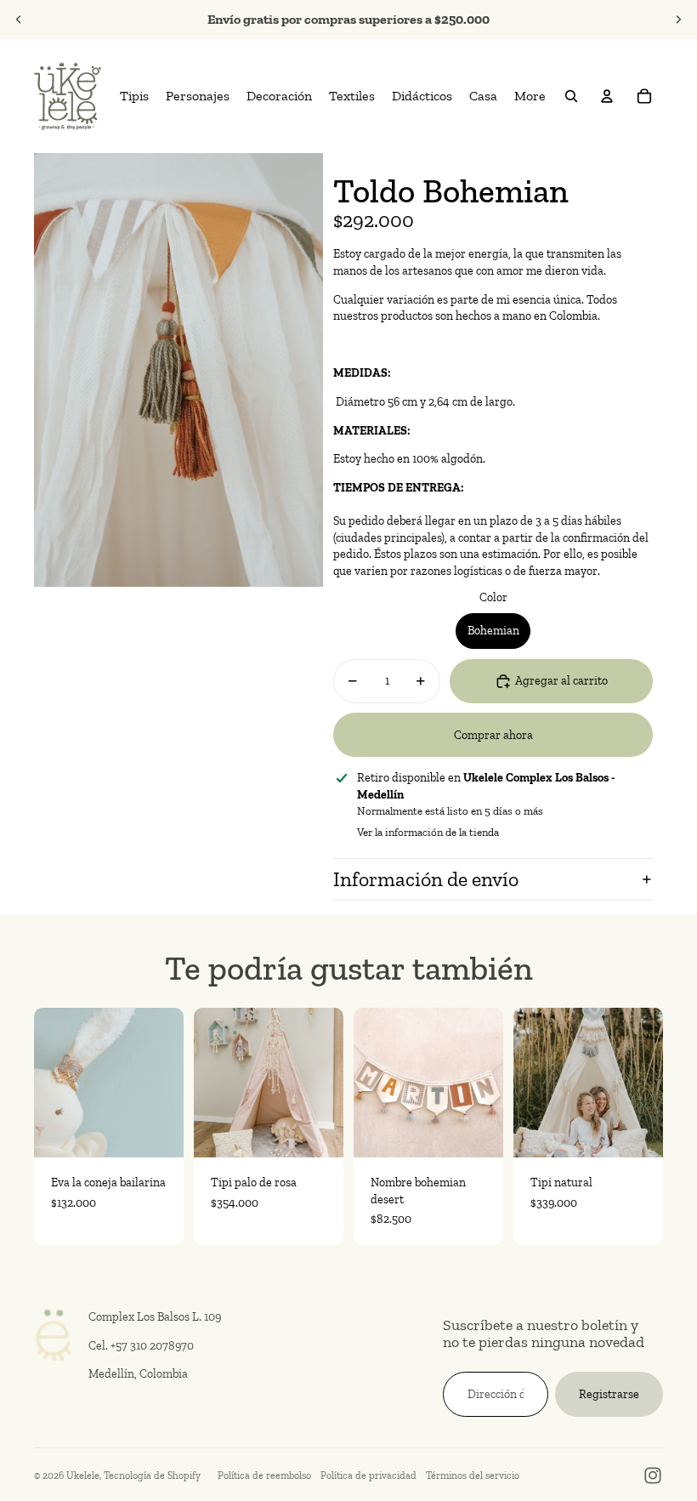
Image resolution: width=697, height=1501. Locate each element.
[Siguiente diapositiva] (678, 19)
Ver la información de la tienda (428, 832)
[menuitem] (134, 96)
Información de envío (425, 879)
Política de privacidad (368, 1475)
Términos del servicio (472, 1475)
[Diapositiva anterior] (18, 19)
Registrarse (609, 1394)
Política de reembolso (264, 1475)
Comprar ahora (493, 735)
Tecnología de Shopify (152, 1475)
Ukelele (82, 1475)
